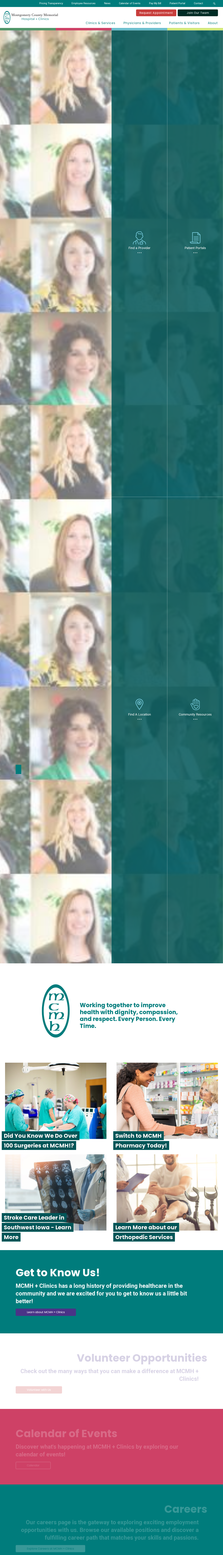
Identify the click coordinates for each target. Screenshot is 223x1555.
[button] (214, 3)
